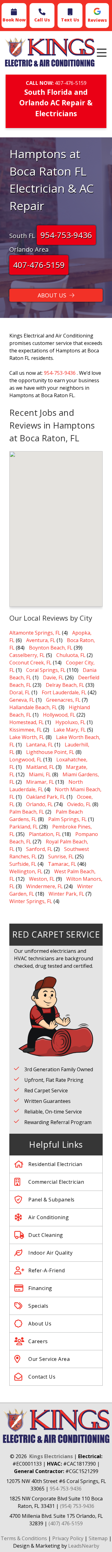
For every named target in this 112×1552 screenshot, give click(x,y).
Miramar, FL (40, 781)
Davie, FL (53, 677)
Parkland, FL (23, 826)
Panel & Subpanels (51, 1199)
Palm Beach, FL (26, 811)
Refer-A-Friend (46, 1270)
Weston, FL (42, 878)
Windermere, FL (44, 886)
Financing (40, 1288)
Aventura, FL (40, 640)
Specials (38, 1305)
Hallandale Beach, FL (33, 707)
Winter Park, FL (66, 893)
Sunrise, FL (61, 856)
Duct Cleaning (45, 1235)
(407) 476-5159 (66, 1523)
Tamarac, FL (62, 864)
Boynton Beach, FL (50, 647)
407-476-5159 (70, 83)
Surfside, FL (22, 864)
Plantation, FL (45, 834)
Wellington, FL (26, 871)
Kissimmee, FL (25, 729)
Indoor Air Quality (50, 1252)
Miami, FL (40, 774)
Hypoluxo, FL (70, 722)
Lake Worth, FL (26, 737)
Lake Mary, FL (70, 729)
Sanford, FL (39, 849)
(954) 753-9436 (77, 1506)
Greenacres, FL (63, 699)
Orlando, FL (39, 804)
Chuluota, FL (71, 655)
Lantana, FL (39, 744)
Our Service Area (49, 1359)
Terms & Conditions (24, 1538)
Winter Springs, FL (30, 901)
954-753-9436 (66, 235)
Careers (38, 1341)
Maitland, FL (40, 767)
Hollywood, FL (59, 714)
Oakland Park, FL (45, 796)
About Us (39, 1323)
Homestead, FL (26, 722)
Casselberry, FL (27, 655)
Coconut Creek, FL (30, 662)
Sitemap (98, 1538)
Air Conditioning (48, 1217)
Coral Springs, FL (46, 670)
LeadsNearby (83, 1545)
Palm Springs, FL (67, 819)
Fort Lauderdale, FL (64, 692)
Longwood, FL (25, 759)
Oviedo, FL (79, 804)
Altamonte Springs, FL (35, 632)
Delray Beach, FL (65, 685)
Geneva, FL (22, 699)
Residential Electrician (55, 1164)
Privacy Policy (67, 1538)
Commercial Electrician (56, 1181)
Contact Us (41, 1376)
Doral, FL (19, 692)
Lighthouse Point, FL (50, 752)
